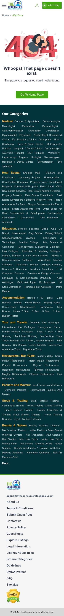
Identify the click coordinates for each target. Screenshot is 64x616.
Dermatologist (50, 126)
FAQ (9, 578)
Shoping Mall (31, 172)
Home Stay (9, 307)
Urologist (36, 157)
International (19, 233)
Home (5, 15)
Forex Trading (35, 405)
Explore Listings (18, 540)
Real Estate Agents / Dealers (44, 190)
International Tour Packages (18, 327)
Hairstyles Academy (38, 452)
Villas (59, 186)
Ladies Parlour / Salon (41, 430)
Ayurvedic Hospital (13, 152)
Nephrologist (41, 135)
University (45, 277)
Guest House (33, 302)
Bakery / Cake (45, 355)
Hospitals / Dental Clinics (28, 148)
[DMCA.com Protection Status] (13, 595)
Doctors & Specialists (27, 121)
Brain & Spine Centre (30, 144)
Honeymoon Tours (49, 327)
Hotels (16, 311)
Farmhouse (46, 307)
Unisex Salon (9, 443)
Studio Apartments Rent (26, 208)
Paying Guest (52, 302)
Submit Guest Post (19, 514)
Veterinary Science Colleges (33, 264)
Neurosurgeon (52, 157)
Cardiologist (52, 130)
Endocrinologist (51, 121)
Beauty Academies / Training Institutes (37, 448)
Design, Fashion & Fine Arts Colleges (25, 255)
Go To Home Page (32, 94)
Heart (57, 139)
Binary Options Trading (19, 410)
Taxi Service (55, 345)
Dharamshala (27, 307)
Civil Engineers (49, 217)
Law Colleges (10, 251)
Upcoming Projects (30, 177)
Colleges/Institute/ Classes (18, 237)
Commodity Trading (13, 405)
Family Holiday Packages (17, 331)
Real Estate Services (14, 190)
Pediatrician (28, 126)
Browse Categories (19, 559)
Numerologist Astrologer (38, 286)
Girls (59, 297)
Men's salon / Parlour (14, 430)
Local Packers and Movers (47, 385)
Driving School (53, 233)
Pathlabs (39, 152)
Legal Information (18, 546)
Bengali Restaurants (47, 369)
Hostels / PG (35, 297)
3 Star (35, 311)
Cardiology (8, 144)
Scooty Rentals (37, 345)
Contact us (14, 521)
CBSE (45, 228)
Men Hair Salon (28, 439)
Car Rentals (19, 345)
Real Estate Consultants (39, 195)
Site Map (12, 584)
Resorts (6, 302)
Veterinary (54, 152)
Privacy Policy (16, 527)
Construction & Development (27, 213)
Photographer (52, 177)
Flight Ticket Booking (25, 336)
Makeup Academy (12, 452)
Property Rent (44, 199)
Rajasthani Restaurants (16, 369)
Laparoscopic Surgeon (15, 157)
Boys (50, 297)
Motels (18, 302)
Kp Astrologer (47, 282)
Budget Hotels (10, 315)
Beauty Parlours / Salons (44, 425)
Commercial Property (26, 186)
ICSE (53, 228)
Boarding (34, 228)
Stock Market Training (26, 414)
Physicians (25, 135)
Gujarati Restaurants (45, 365)
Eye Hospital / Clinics (24, 139)
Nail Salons (26, 443)
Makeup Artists (43, 443)
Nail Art (57, 452)
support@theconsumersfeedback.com (30, 495)
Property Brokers (12, 195)
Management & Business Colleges (39, 246)
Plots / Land (47, 186)
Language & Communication (20, 277)
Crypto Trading (53, 405)
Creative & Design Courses (44, 273)
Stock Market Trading (45, 400)
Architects (7, 222)
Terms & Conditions (20, 508)
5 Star (46, 311)
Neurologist (8, 126)
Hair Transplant (34, 434)
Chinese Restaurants (41, 374)
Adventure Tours (11, 349)
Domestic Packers (15, 389)
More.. (6, 463)
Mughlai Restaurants (14, 374)
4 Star (56, 311)
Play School (35, 233)
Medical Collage (28, 242)
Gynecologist (9, 135)
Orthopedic (34, 130)
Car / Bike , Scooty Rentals (37, 340)
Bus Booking (47, 336)
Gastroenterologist (12, 130)
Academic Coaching (41, 269)
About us (13, 501)
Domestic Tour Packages (45, 322)
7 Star (25, 311)
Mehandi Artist (10, 457)
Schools (22, 228)
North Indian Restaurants (44, 360)
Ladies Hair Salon (51, 439)
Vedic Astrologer (26, 282)
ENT (30, 152)
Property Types (38, 182)
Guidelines (14, 565)
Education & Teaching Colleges (41, 251)
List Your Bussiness (20, 552)
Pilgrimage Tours (32, 349)
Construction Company (15, 182)
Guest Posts (15, 533)
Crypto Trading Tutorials (27, 419)
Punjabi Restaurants (14, 365)
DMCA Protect (16, 571)
